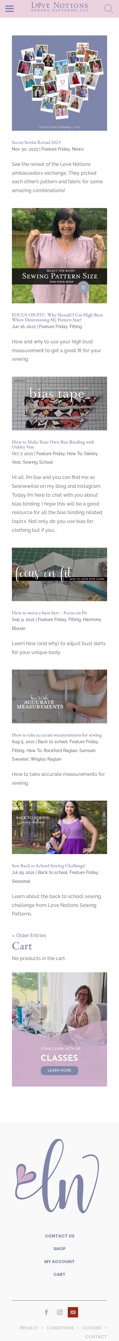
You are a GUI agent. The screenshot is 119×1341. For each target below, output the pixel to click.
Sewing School (38, 462)
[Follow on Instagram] (59, 1312)
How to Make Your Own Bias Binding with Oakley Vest (53, 444)
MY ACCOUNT (59, 1262)
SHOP (59, 1249)
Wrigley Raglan (46, 759)
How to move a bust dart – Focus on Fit (49, 612)
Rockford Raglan (60, 750)
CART (59, 1274)
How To (74, 453)
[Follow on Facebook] (46, 1312)
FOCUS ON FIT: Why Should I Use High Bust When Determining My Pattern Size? (57, 317)
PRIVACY (29, 1328)
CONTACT (96, 1337)
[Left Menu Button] (20, 8)
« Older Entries (29, 935)
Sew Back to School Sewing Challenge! (48, 865)
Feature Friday (55, 149)
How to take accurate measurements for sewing (57, 735)
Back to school (52, 741)
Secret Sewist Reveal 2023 (36, 142)
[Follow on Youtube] (73, 1312)
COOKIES (91, 1328)
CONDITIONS (60, 1328)
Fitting (76, 326)
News (78, 149)
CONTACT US (59, 1236)
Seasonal (21, 881)
